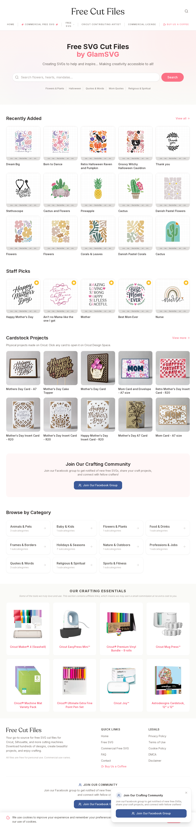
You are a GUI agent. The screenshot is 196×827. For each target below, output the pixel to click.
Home (10, 24)
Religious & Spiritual (139, 88)
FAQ (103, 754)
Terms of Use (157, 742)
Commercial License (142, 24)
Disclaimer (155, 760)
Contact (106, 760)
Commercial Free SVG (40, 24)
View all (181, 118)
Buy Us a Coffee (178, 24)
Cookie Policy (157, 748)
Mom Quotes (116, 88)
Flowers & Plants (55, 88)
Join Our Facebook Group (100, 485)
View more (179, 337)
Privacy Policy (157, 736)
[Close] (186, 792)
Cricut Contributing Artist (101, 24)
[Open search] (186, 11)
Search (172, 77)
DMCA (152, 754)
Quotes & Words (95, 88)
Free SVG (69, 24)
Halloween (75, 88)
